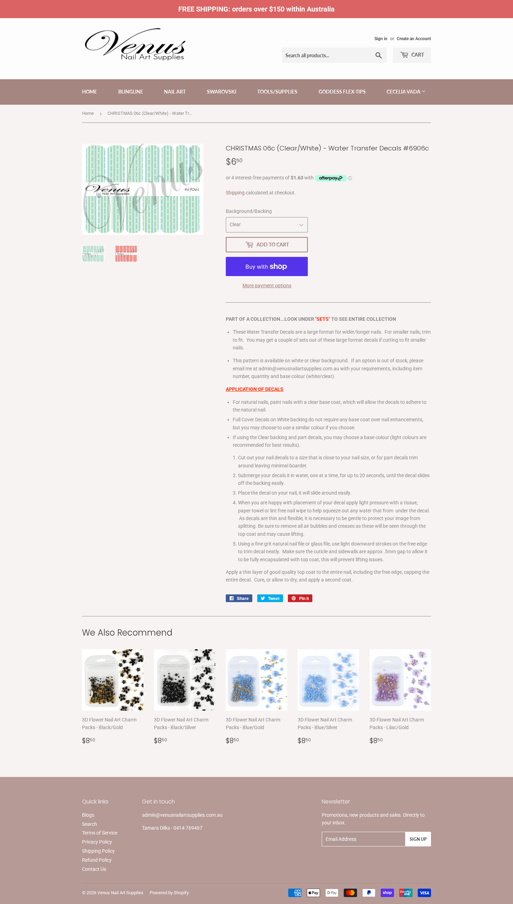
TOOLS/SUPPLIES (277, 92)
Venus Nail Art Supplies (120, 892)
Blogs (88, 815)
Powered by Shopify (169, 892)
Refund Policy (97, 860)
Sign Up (418, 839)
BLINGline (130, 92)
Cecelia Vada (404, 92)
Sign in (380, 38)
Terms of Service (99, 833)
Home (89, 92)
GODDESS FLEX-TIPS (342, 92)
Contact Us (94, 869)
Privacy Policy (97, 842)
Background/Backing (249, 211)
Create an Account (414, 38)
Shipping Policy (98, 851)
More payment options (267, 285)
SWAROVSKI (221, 92)
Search (89, 824)
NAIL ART (175, 92)
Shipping (235, 192)
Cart (417, 55)
